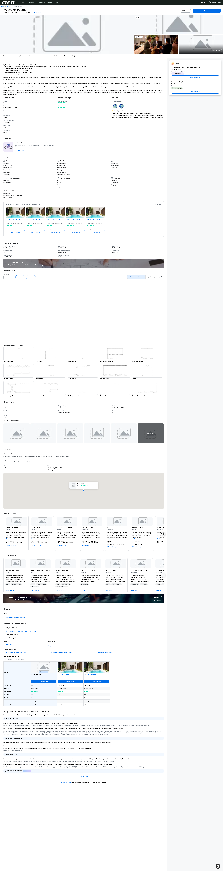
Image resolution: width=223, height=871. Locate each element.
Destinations (41, 2)
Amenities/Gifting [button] (66, 584)
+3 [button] (65, 586)
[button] (67, 34)
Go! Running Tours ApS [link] (14, 570)
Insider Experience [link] (62, 570)
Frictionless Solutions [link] (139, 570)
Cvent (2, 6)
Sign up (214, 2)
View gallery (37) (216, 50)
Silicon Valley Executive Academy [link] (40, 570)
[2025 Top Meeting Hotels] (121, 106)
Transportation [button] (84, 584)
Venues (24, 2)
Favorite (186, 11)
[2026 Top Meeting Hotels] (115, 106)
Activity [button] (7, 584)
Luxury (56, 2)
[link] (15, 563)
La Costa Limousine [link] (88, 570)
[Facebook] (49, 645)
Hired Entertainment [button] (16, 584)
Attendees (6, 274)
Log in (219, 2)
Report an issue (66, 783)
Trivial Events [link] (111, 570)
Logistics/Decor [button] (34, 586)
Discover (49, 2)
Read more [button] (9, 539)
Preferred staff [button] (144, 584)
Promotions (32, 2)
